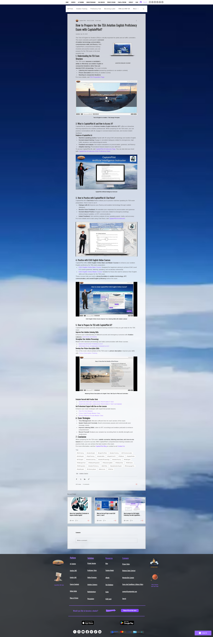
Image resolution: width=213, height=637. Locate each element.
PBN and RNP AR (124, 9)
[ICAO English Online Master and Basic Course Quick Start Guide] (155, 577)
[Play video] (106, 98)
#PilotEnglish (127, 459)
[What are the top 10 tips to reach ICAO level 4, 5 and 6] (106, 504)
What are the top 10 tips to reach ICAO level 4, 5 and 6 (106, 514)
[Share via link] (89, 479)
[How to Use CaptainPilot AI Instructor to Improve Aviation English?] (79, 504)
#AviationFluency (116, 459)
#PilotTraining (80, 453)
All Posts (70, 9)
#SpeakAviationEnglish (116, 466)
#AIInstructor (102, 469)
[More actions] (136, 21)
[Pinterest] (91, 631)
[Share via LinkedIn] (84, 479)
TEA (77, 473)
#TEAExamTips (119, 462)
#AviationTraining (114, 453)
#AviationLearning (90, 459)
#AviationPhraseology (103, 459)
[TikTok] (157, 2)
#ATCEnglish (80, 459)
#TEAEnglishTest (81, 462)
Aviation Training (81, 9)
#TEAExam (121, 456)
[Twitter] (162, 2)
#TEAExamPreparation (94, 462)
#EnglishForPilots (102, 453)
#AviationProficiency (93, 466)
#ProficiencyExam (91, 469)
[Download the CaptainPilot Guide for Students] (58, 577)
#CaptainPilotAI (130, 456)
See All (144, 494)
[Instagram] (152, 2)
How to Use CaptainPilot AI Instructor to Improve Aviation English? (79, 514)
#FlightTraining (90, 456)
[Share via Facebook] (76, 479)
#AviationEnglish (91, 453)
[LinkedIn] (155, 2)
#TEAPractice (129, 462)
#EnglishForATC (111, 456)
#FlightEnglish (80, 469)
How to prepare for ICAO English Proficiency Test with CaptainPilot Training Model (132, 514)
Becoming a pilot (109, 9)
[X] (74, 631)
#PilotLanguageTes (129, 466)
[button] (143, 8)
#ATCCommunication (126, 453)
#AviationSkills (101, 456)
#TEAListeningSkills (108, 462)
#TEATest (110, 469)
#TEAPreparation (81, 466)
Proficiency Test (96, 9)
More (135, 9)
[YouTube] (150, 2)
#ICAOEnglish (80, 456)
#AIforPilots (104, 466)
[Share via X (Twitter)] (80, 479)
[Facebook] (160, 2)
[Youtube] (83, 631)
